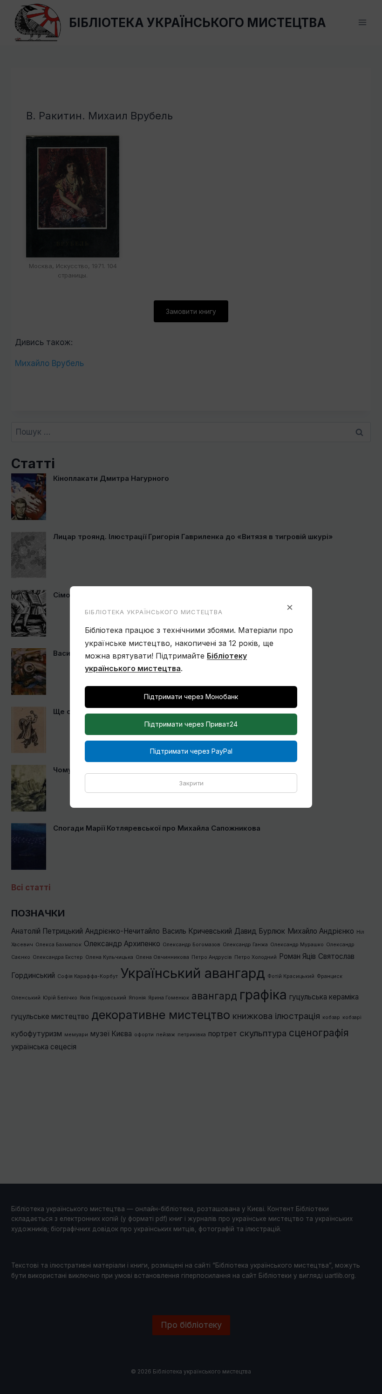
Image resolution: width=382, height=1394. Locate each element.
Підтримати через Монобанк (191, 696)
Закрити (191, 783)
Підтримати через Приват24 (191, 724)
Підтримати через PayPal (191, 751)
